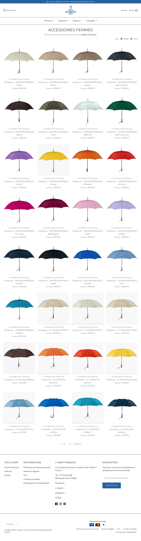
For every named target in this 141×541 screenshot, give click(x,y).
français (10, 524)
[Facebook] (56, 504)
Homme (62, 21)
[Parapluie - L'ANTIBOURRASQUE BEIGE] (53, 61)
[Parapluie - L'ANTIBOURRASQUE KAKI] (53, 110)
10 (70, 444)
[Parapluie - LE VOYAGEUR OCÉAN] (53, 408)
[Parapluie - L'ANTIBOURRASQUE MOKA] (88, 61)
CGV (25, 475)
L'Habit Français (16, 530)
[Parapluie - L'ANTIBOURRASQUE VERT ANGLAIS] (122, 110)
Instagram (60, 493)
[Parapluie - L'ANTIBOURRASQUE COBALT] (19, 309)
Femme (48, 21)
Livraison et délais (31, 479)
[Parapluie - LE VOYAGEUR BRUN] (19, 358)
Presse (7, 475)
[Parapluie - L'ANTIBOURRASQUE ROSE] (88, 210)
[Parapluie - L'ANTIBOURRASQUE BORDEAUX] (53, 210)
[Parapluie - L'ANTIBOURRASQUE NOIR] (53, 259)
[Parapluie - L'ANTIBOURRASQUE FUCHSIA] (19, 210)
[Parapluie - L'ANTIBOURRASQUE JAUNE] (53, 160)
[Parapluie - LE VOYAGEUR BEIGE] (53, 309)
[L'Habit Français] (70, 10)
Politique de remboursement (37, 467)
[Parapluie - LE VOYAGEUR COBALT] (88, 408)
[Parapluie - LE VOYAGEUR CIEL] (19, 408)
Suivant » (78, 444)
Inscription (111, 485)
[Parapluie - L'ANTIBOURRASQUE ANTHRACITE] (122, 61)
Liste (135, 39)
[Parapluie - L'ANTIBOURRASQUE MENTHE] (88, 110)
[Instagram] (60, 504)
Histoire (8, 471)
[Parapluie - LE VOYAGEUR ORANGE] (53, 358)
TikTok (58, 498)
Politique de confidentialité (36, 483)
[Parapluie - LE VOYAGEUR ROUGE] (88, 358)
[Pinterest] (64, 504)
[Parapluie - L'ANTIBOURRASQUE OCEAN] (88, 259)
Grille (126, 39)
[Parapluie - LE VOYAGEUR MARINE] (122, 408)
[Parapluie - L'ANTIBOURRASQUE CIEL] (122, 259)
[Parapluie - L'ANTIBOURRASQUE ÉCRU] (19, 61)
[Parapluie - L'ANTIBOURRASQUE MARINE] (19, 259)
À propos (90, 21)
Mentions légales (31, 471)
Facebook (60, 483)
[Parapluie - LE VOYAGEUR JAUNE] (122, 358)
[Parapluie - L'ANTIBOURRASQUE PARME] (122, 210)
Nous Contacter (11, 467)
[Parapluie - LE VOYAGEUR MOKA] (122, 309)
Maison (76, 21)
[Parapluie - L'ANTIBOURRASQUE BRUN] (19, 110)
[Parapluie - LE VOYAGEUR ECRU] (88, 309)
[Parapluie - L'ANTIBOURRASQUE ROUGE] (122, 160)
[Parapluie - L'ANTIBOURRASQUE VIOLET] (19, 160)
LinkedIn (59, 488)
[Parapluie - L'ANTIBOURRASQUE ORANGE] (88, 160)
